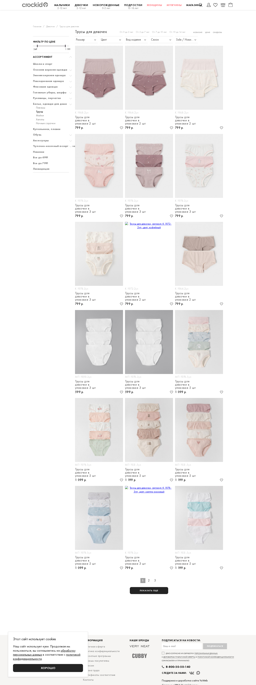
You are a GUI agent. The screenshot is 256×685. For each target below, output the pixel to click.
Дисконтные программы (97, 656)
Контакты (88, 679)
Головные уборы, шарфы (49, 92)
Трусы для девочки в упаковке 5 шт (185, 384)
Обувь (37, 134)
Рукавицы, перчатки (47, 98)
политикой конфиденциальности (216, 657)
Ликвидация (41, 169)
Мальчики (62, 6)
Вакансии (88, 665)
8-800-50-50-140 (178, 667)
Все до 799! (40, 163)
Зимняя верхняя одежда (49, 75)
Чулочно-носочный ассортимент (55, 146)
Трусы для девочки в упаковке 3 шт (85, 208)
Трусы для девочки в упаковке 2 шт (85, 120)
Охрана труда (91, 670)
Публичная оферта (94, 646)
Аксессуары (41, 140)
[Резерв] (222, 5)
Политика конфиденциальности (101, 651)
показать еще (149, 590)
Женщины (154, 5)
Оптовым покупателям (96, 660)
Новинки (38, 152)
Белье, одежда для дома (50, 104)
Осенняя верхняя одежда (50, 69)
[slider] (37, 46)
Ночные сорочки (45, 123)
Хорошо (48, 668)
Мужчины (174, 5)
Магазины (194, 5)
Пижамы (40, 107)
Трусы (39, 111)
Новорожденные (106, 6)
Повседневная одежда (48, 81)
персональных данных (205, 653)
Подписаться (215, 646)
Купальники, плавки (47, 129)
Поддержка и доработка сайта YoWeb (185, 680)
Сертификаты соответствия (99, 675)
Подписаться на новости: (181, 640)
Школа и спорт (43, 64)
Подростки (133, 6)
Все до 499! (40, 157)
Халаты (40, 119)
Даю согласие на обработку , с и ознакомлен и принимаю (198, 657)
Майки (40, 115)
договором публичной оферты (179, 657)
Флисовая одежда (45, 86)
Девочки (81, 6)
